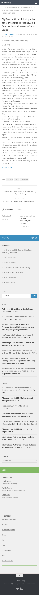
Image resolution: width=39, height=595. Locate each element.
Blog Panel (10, 179)
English (17, 179)
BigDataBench (6, 216)
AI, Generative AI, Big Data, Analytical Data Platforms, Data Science (16, 251)
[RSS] (36, 238)
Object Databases (9, 282)
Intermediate (24, 179)
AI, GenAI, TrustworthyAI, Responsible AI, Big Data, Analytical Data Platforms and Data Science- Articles (18, 10)
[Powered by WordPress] (12, 584)
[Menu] (36, 2)
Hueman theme (30, 584)
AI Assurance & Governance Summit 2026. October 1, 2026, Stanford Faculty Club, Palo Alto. (19, 390)
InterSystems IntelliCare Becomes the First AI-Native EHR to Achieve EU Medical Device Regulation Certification (19, 371)
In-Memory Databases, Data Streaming (17, 268)
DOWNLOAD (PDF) (8, 167)
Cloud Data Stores (10, 258)
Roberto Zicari (9, 34)
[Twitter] (32, 238)
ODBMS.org (6, 2)
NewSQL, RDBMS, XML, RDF (13, 273)
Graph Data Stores (10, 263)
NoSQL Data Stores (10, 277)
